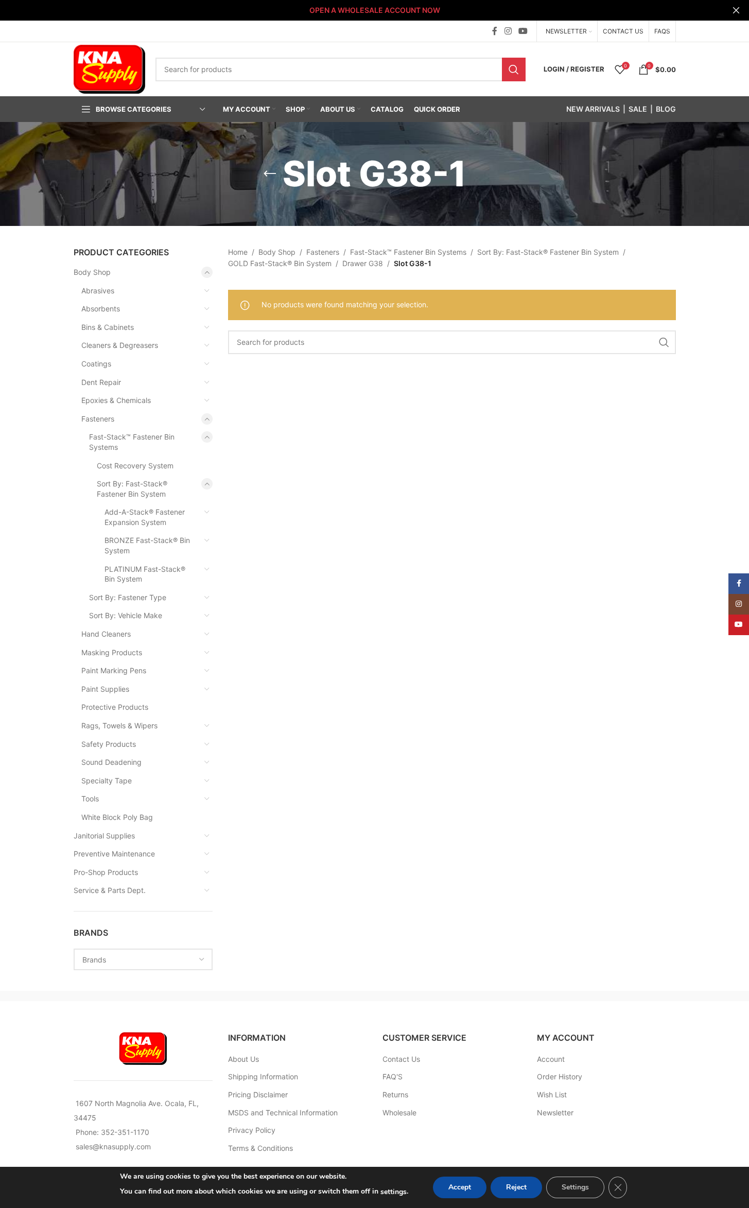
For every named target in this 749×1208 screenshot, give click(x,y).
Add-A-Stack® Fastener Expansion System (144, 517)
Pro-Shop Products (106, 872)
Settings (575, 1187)
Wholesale (399, 1112)
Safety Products (108, 744)
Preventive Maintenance (114, 853)
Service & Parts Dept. (110, 890)
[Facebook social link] (495, 31)
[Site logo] (109, 68)
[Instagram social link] (508, 31)
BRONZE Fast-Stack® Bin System (147, 545)
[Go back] (270, 174)
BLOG (666, 108)
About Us (243, 1059)
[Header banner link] (374, 10)
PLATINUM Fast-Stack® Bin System (144, 574)
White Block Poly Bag (117, 817)
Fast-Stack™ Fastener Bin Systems (132, 441)
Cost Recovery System (135, 465)
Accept (459, 1187)
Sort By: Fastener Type (127, 597)
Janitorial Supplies (104, 835)
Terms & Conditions (260, 1148)
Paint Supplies (105, 689)
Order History (559, 1076)
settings (393, 1192)
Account (551, 1059)
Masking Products (111, 652)
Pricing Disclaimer (258, 1094)
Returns (395, 1094)
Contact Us (401, 1059)
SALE (638, 108)
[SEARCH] (514, 69)
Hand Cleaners (106, 633)
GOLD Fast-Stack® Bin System (280, 263)
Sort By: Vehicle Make (125, 615)
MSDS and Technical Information (283, 1112)
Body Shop (92, 272)
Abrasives (97, 290)
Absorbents (100, 308)
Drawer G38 (362, 263)
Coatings (96, 363)
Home (238, 252)
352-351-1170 (125, 1132)
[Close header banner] (736, 10)
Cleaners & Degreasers (119, 345)
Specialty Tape (106, 780)
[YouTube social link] (523, 31)
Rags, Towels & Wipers (119, 725)
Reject (516, 1187)
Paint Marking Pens (113, 670)
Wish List (552, 1094)
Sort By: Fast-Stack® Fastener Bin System (132, 488)
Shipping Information (263, 1076)
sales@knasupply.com (113, 1146)
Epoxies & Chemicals (116, 400)
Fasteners (97, 418)
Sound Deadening (111, 762)
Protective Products (114, 707)
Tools (90, 798)
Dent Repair (101, 382)
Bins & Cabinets (107, 327)
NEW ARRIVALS (593, 108)
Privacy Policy (251, 1130)
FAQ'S (392, 1076)
